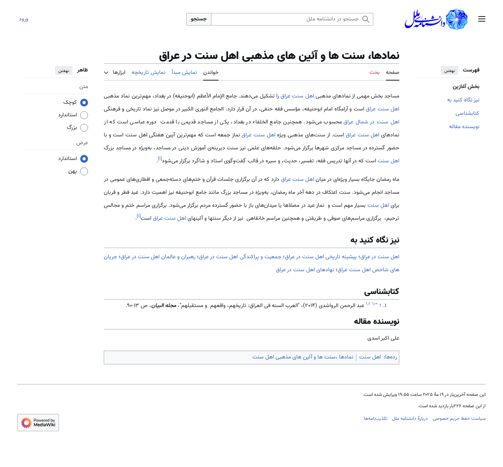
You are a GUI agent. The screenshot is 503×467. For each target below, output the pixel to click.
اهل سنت (388, 161)
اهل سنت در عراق (379, 257)
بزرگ (72, 128)
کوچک (70, 103)
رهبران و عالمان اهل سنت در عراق (158, 257)
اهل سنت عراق (297, 96)
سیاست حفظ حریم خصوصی (459, 418)
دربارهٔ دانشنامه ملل (410, 418)
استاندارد (67, 116)
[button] (481, 19)
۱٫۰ (374, 303)
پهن (72, 172)
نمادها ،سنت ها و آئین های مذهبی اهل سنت (302, 357)
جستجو (199, 19)
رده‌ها (391, 357)
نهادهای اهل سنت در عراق (305, 270)
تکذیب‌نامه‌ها (375, 418)
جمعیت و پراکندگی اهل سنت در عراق (240, 257)
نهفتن (449, 70)
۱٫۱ (368, 303)
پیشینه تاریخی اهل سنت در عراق (321, 257)
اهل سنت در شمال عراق (371, 122)
